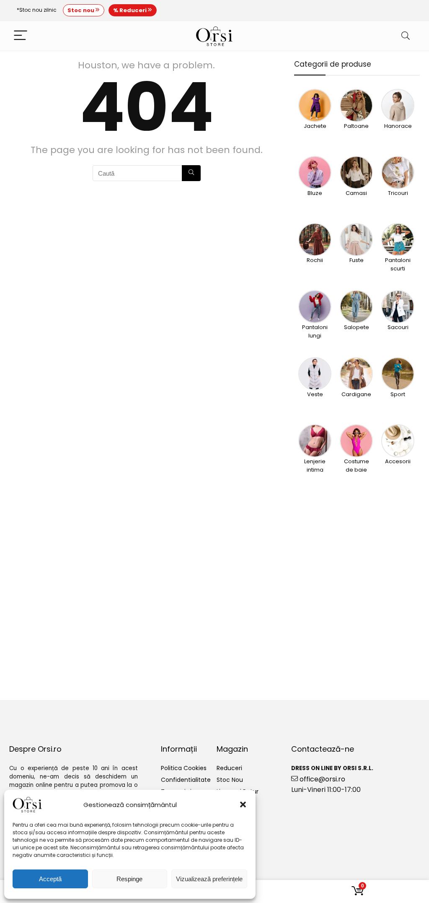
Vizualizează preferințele (209, 878)
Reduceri (229, 768)
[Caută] (191, 173)
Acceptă (50, 878)
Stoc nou (81, 10)
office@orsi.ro (321, 779)
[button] (243, 804)
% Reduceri (130, 10)
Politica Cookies (184, 768)
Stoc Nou (230, 780)
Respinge (129, 878)
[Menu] (20, 36)
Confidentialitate (186, 780)
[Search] (405, 36)
